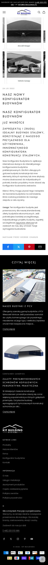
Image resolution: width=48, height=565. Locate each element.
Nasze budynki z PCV (18, 306)
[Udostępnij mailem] (40, 247)
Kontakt (6, 462)
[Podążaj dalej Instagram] (18, 539)
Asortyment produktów (14, 484)
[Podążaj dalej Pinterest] (24, 539)
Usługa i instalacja (11, 480)
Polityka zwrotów (10, 493)
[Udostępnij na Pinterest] (29, 247)
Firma (5, 453)
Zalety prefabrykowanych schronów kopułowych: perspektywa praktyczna (21, 382)
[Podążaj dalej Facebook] (4, 539)
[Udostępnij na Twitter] (18, 247)
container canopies (14, 374)
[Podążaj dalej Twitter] (11, 539)
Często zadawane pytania (15, 489)
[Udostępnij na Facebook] (8, 247)
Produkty (7, 445)
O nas (5, 475)
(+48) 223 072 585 (11, 530)
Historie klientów (10, 449)
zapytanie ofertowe (25, 222)
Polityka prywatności (12, 497)
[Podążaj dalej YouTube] (31, 539)
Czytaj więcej (9, 329)
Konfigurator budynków (14, 458)
